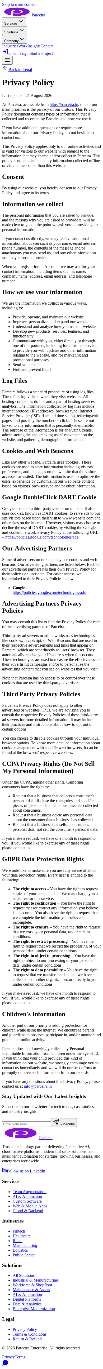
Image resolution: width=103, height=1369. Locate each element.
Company (11, 41)
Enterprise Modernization (34, 1308)
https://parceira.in (64, 104)
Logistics (20, 1250)
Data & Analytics (27, 1304)
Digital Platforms (27, 1299)
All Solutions (24, 1275)
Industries (10, 46)
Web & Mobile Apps (30, 1206)
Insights (33, 46)
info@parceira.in (38, 1086)
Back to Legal (20, 69)
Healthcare (22, 1236)
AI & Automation (27, 1196)
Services (11, 23)
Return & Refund (27, 1339)
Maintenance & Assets (31, 1289)
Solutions (11, 32)
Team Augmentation (29, 1191)
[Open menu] (7, 60)
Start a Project (41, 53)
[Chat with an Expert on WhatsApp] (51, 1363)
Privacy (8, 1357)
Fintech (19, 1231)
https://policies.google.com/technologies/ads (41, 537)
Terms (20, 1357)
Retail (17, 1240)
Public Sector (24, 1255)
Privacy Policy (25, 1329)
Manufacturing (25, 1245)
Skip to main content (19, 4)
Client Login (19, 53)
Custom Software (27, 1201)
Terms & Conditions (29, 1334)
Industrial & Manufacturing (35, 1280)
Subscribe (67, 1124)
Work (22, 46)
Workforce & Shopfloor (32, 1285)
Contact (46, 46)
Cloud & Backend (28, 1210)
